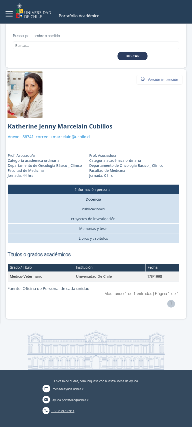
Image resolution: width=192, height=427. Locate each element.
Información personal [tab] (93, 189)
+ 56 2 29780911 (62, 411)
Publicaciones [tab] (93, 209)
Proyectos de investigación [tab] (93, 218)
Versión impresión (162, 79)
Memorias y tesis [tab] (93, 228)
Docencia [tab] (93, 199)
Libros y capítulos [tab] (93, 238)
